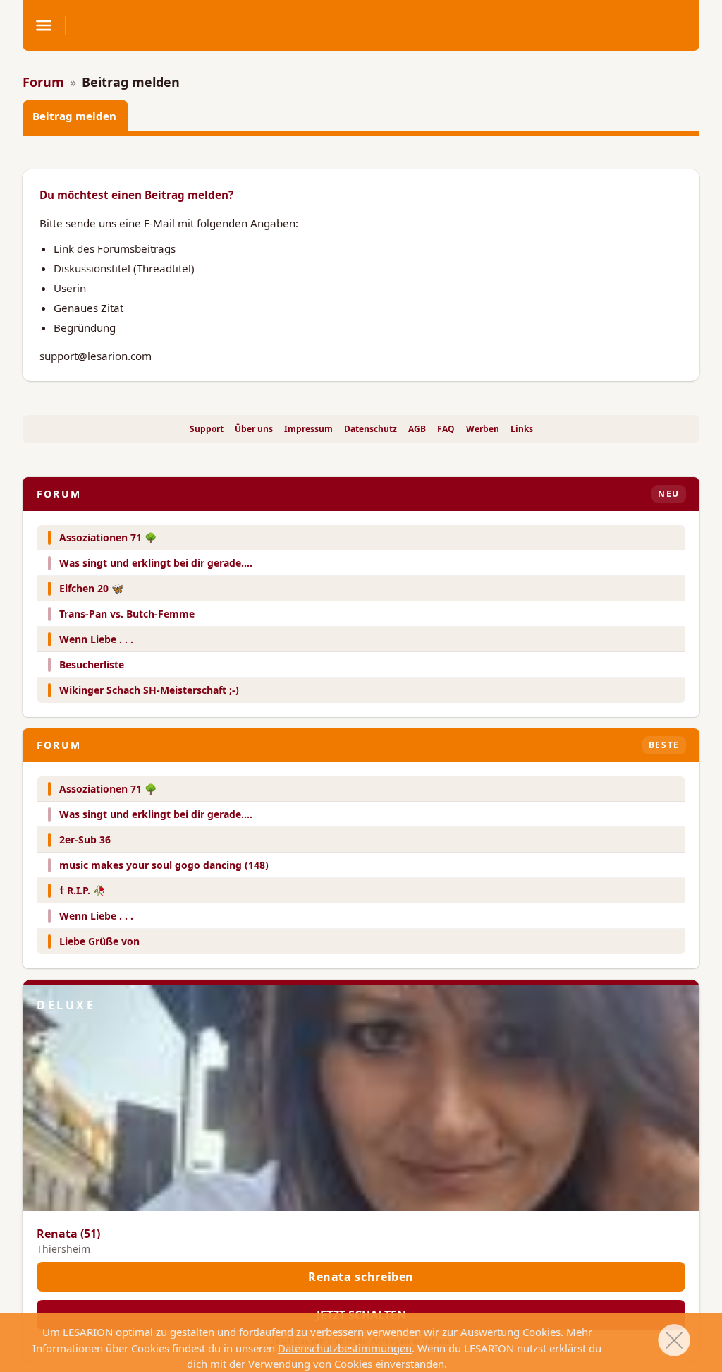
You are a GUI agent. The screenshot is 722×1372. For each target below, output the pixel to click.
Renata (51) (68, 1233)
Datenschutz (370, 429)
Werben (482, 429)
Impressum (308, 429)
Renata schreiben (361, 1276)
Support (207, 429)
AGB (417, 429)
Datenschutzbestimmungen (345, 1348)
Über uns (254, 429)
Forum (43, 81)
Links (521, 429)
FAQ (446, 429)
